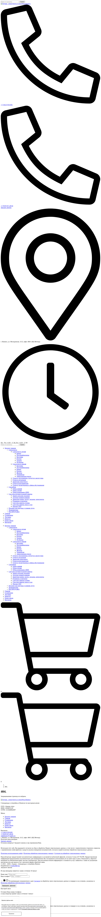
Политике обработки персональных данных (15, 883)
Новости (8, 823)
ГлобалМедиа (15, 866)
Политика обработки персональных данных (38, 853)
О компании (9, 820)
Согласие (37, 881)
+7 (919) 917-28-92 (7, 206)
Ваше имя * (5, 874)
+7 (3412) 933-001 (7, 105)
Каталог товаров (10, 816)
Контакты (8, 827)
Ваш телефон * (6, 876)
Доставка (8, 822)
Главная (7, 818)
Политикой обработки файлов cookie (31, 909)
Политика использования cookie (11, 853)
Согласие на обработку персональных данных (69, 853)
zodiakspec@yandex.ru (8, 836)
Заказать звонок (6, 207)
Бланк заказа (9, 825)
